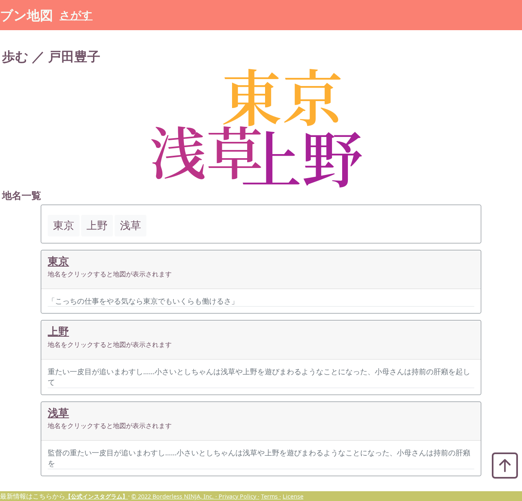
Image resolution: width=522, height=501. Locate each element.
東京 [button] (63, 225)
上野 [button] (97, 225)
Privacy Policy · (239, 496)
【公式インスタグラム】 (96, 496)
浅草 (58, 413)
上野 (58, 331)
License (293, 496)
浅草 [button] (130, 225)
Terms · (271, 496)
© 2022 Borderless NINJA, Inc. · (175, 496)
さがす (76, 15)
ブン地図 (26, 15)
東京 (58, 261)
